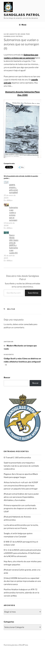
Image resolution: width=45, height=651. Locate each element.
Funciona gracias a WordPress (16, 645)
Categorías (9, 622)
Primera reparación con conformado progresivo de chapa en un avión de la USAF (20, 508)
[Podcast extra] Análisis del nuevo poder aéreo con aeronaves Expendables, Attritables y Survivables (21, 497)
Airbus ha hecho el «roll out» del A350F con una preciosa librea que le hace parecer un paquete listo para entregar (21, 485)
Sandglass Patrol (22, 15)
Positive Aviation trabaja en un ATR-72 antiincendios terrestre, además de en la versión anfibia (21, 592)
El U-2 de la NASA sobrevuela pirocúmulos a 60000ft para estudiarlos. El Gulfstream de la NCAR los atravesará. (22, 553)
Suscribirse (33, 293)
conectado (28, 324)
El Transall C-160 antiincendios (17, 457)
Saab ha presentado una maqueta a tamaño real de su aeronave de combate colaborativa (21, 466)
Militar (11, 309)
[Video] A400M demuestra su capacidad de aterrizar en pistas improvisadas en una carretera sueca (22, 581)
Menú (24, 25)
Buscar (7, 377)
